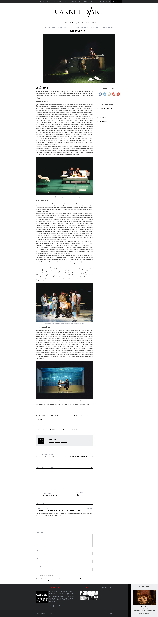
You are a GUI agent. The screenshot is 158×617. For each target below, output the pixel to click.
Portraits (76, 27)
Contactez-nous (107, 587)
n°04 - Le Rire (68, 27)
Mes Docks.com (102, 117)
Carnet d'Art (51, 27)
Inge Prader (144, 606)
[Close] (129, 586)
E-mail (38, 558)
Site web (38, 566)
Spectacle (92, 27)
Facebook (51, 429)
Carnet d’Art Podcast (104, 113)
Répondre (89, 508)
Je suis (79, 495)
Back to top (112, 613)
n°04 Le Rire (74, 416)
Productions (82, 23)
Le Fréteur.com (102, 122)
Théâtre (98, 27)
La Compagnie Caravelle (104, 108)
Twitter (63, 429)
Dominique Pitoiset (53, 416)
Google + (87, 429)
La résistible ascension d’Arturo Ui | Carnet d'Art (58, 510)
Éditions (72, 23)
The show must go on (49, 496)
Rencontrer (84, 27)
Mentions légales (107, 592)
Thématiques (94, 23)
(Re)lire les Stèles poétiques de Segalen (78, 456)
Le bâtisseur (65, 416)
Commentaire (40, 532)
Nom (37, 550)
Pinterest (74, 429)
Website (51, 442)
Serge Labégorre (50, 455)
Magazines (63, 23)
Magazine (60, 27)
